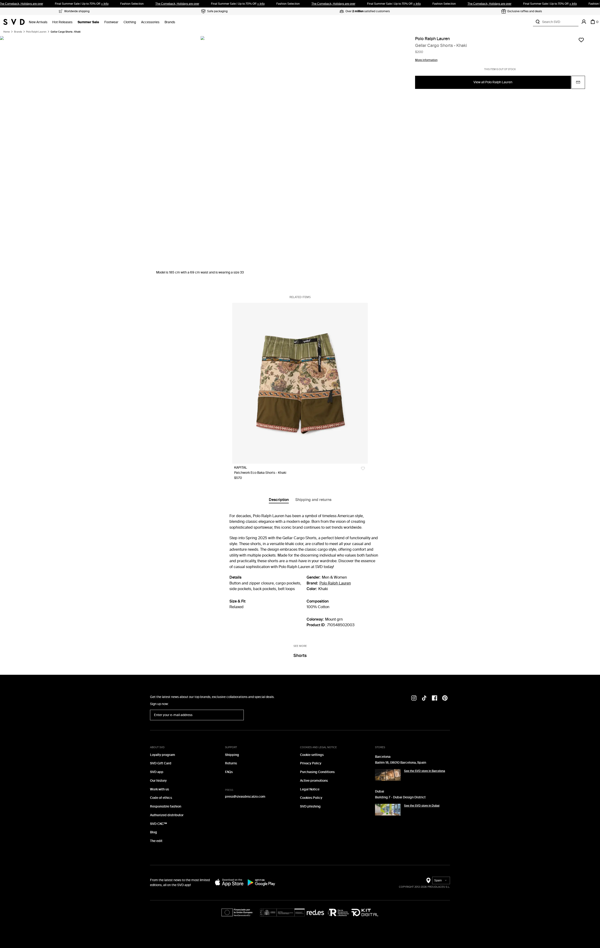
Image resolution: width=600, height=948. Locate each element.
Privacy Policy (310, 763)
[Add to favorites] (581, 40)
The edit (156, 841)
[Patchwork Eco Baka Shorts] (300, 383)
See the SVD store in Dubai (421, 805)
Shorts (300, 655)
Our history (158, 781)
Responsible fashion (165, 806)
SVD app (156, 772)
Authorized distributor (167, 815)
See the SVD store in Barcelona (424, 771)
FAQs (229, 772)
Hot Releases (62, 22)
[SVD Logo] (14, 22)
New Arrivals (38, 22)
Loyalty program (162, 755)
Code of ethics (161, 798)
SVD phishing (310, 806)
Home (6, 31)
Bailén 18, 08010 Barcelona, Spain (400, 763)
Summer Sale (88, 22)
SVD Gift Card (160, 763)
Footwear (111, 22)
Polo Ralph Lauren (36, 31)
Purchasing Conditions (317, 772)
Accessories (150, 22)
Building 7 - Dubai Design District (400, 797)
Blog (153, 832)
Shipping (232, 755)
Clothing (130, 22)
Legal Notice (309, 789)
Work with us (159, 789)
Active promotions (314, 781)
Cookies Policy (311, 798)
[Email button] (578, 82)
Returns (231, 763)
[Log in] (583, 21)
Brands (170, 22)
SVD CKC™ (158, 824)
